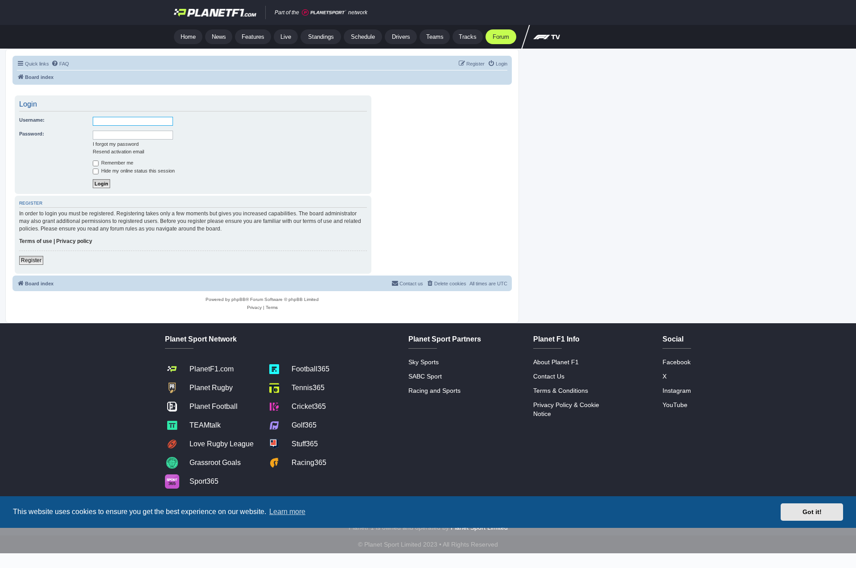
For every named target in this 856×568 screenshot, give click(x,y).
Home (188, 36)
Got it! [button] (812, 511)
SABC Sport (425, 376)
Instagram (677, 390)
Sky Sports (423, 362)
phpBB (238, 299)
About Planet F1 (556, 362)
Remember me (116, 162)
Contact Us (548, 376)
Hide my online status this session (137, 170)
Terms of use (35, 241)
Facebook (677, 362)
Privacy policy (74, 241)
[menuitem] (60, 63)
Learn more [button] (287, 511)
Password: (31, 133)
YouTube (675, 404)
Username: (32, 120)
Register (31, 260)
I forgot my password (116, 144)
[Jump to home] (215, 12)
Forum (501, 36)
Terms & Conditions (560, 390)
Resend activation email (118, 151)
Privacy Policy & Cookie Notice (566, 409)
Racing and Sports (434, 390)
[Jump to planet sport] (324, 12)
